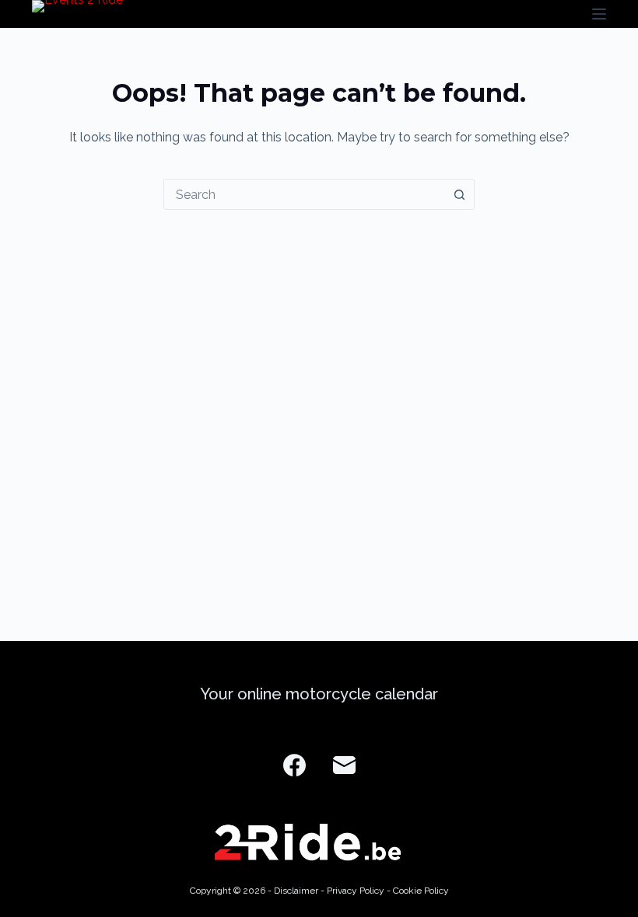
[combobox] (304, 194)
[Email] (344, 765)
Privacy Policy (355, 890)
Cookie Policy (421, 890)
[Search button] (459, 194)
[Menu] (599, 14)
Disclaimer (296, 890)
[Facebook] (294, 765)
